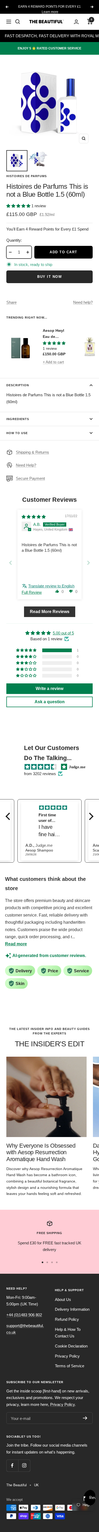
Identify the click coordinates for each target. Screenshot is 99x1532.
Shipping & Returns (32, 452)
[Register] (85, 1418)
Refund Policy (67, 1319)
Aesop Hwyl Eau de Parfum (53, 333)
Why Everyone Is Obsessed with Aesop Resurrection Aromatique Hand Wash (41, 1152)
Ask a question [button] (50, 702)
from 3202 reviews (40, 773)
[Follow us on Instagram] (24, 1465)
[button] (18, 206)
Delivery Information (72, 1309)
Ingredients (17, 419)
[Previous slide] (10, 563)
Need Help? (26, 465)
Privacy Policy (67, 1356)
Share (11, 302)
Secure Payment (30, 478)
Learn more (50, 10)
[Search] (17, 21)
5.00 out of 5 (63, 633)
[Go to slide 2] (47, 1262)
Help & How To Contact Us (68, 1332)
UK (36, 1485)
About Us (63, 1299)
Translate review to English (51, 586)
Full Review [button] (32, 592)
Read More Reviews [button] (49, 611)
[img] (34, 516)
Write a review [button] (49, 688)
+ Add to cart (53, 362)
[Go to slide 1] (42, 1262)
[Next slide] (88, 563)
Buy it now (49, 277)
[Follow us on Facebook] (12, 1465)
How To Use (17, 433)
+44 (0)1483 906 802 (24, 1315)
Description (17, 385)
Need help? (83, 302)
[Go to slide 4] (57, 1262)
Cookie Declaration (71, 1346)
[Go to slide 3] (52, 1262)
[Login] (76, 22)
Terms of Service (69, 1366)
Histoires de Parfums (26, 176)
